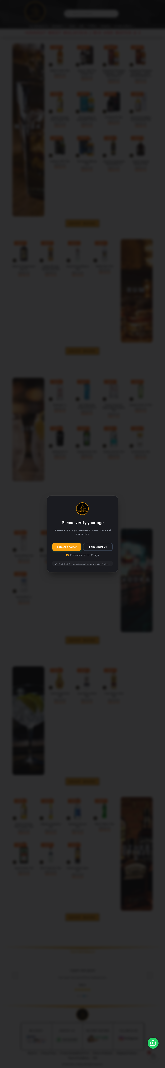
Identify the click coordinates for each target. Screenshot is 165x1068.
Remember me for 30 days (84, 555)
